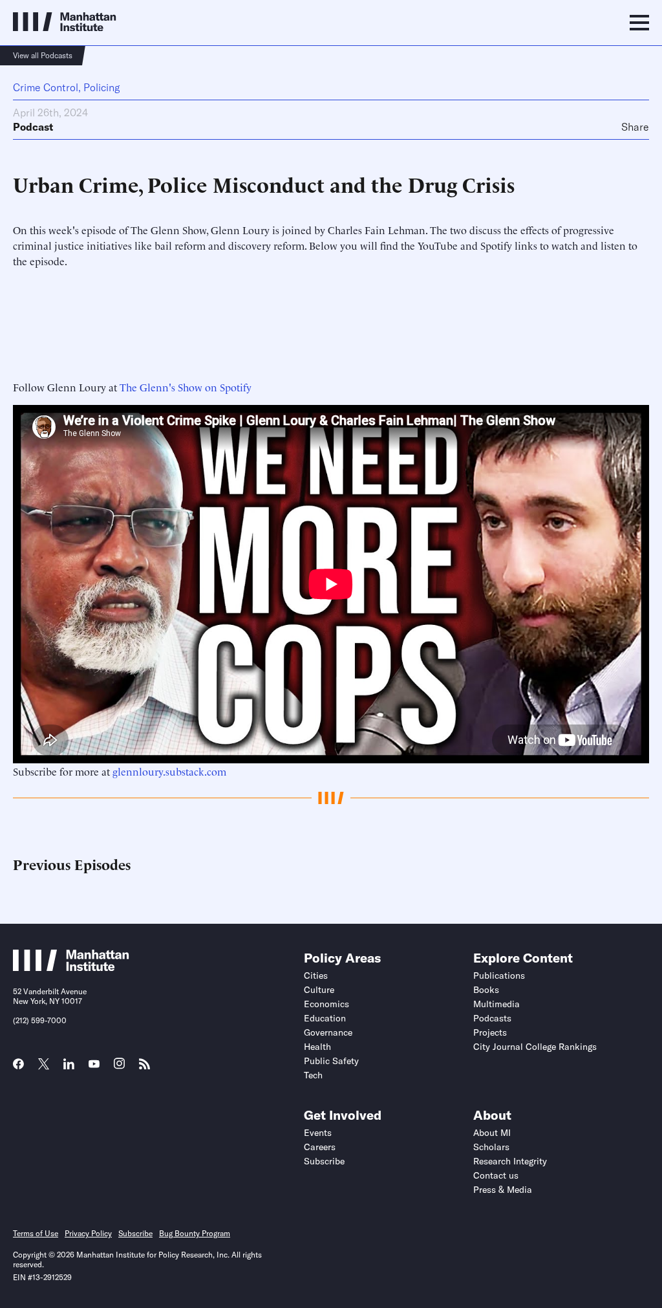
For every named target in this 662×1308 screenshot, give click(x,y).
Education (325, 1018)
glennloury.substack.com (169, 771)
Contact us (495, 1175)
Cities (316, 975)
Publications (499, 975)
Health (317, 1046)
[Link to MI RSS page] (144, 1068)
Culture (319, 990)
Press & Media (502, 1189)
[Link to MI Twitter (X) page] (43, 1065)
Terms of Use (35, 1233)
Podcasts (492, 1018)
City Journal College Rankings (535, 1046)
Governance (328, 1032)
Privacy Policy (88, 1233)
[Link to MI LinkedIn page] (68, 1068)
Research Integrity (510, 1161)
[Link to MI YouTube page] (94, 1065)
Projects (490, 1032)
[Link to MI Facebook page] (18, 1068)
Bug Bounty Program (194, 1233)
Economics (326, 1004)
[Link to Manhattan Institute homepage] (71, 967)
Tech (313, 1075)
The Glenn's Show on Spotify (185, 387)
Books (486, 990)
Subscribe (324, 1161)
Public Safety (331, 1061)
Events (318, 1133)
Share (635, 127)
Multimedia (496, 1004)
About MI (492, 1133)
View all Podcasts (42, 55)
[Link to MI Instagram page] (119, 1068)
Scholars (491, 1147)
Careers (320, 1147)
